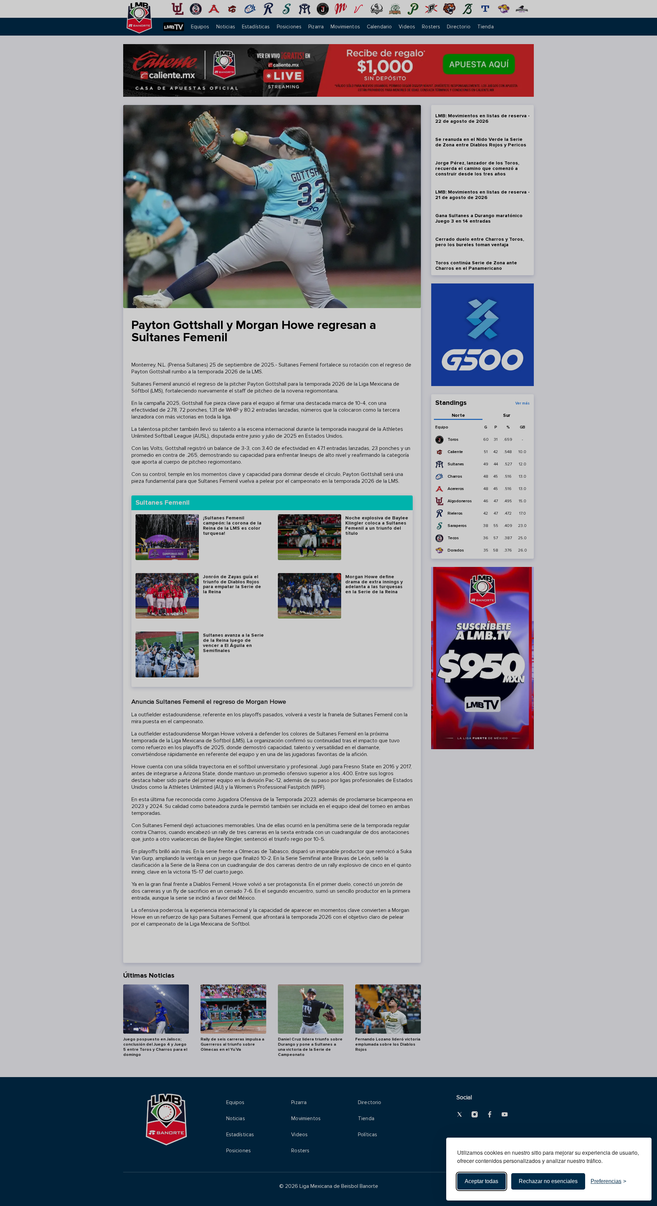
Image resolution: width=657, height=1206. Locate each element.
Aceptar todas (481, 1181)
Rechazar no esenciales (548, 1181)
